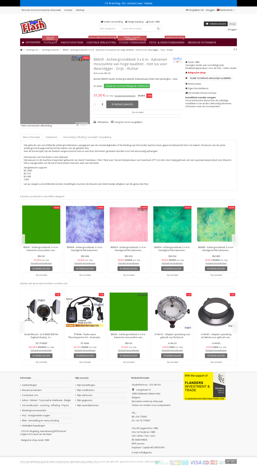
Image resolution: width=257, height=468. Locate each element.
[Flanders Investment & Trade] (205, 386)
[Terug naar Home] (21, 50)
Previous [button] (22, 240)
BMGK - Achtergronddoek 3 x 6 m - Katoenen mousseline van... (85, 249)
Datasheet (51, 137)
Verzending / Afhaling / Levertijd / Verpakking (87, 137)
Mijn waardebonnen (88, 405)
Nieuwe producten (32, 390)
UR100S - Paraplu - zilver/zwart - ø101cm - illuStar (129, 305)
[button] (202, 42)
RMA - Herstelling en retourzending (40, 420)
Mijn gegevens (84, 400)
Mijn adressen (84, 395)
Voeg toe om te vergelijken (128, 122)
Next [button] (235, 240)
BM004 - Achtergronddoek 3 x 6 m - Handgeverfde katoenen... (129, 249)
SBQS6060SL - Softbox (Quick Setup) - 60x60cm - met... (85, 305)
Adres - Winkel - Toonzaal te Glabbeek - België (46, 400)
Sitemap (80, 10)
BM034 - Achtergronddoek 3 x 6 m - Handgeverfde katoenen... (216, 249)
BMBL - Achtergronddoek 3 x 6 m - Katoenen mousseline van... (41, 249)
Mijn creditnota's (86, 390)
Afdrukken (103, 122)
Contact (68, 10)
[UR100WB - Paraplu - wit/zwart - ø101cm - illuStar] (41, 296)
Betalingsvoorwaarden (34, 410)
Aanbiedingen (29, 385)
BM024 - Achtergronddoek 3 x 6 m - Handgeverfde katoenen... (172, 249)
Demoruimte (194, 83)
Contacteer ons (30, 395)
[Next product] (236, 49)
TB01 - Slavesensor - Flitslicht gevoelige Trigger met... (216, 305)
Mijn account (81, 377)
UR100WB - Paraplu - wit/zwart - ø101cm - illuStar (41, 305)
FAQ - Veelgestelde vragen (36, 415)
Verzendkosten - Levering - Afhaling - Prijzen (45, 405)
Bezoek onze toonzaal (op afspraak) (41, 10)
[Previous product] (234, 49)
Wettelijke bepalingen (33, 425)
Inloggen (210, 10)
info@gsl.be (145, 452)
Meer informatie (31, 137)
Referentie (99, 73)
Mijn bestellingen (86, 385)
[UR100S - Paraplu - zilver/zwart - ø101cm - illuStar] (129, 296)
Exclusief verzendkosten (125, 96)
